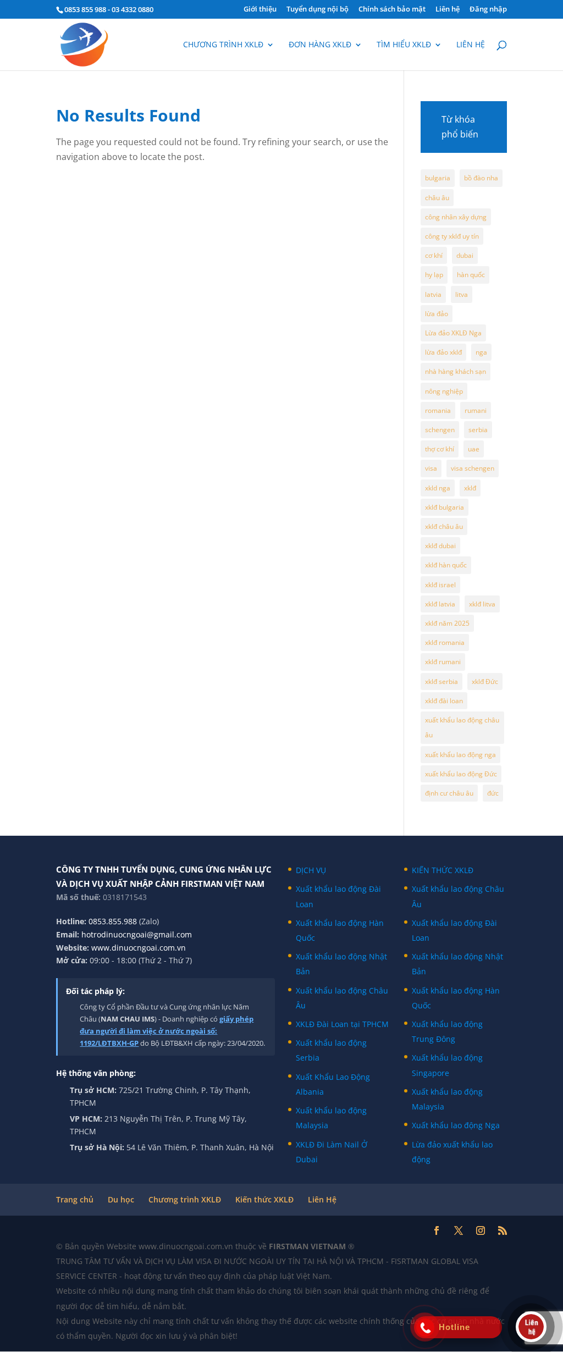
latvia (433, 294)
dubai (464, 255)
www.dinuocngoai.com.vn (138, 947)
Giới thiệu (260, 9)
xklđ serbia (441, 681)
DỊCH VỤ (311, 870)
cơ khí (434, 255)
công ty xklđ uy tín (452, 236)
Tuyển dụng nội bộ (317, 9)
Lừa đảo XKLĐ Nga (453, 333)
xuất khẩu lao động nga (460, 754)
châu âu (437, 197)
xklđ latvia (440, 604)
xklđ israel (440, 584)
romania (438, 410)
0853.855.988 (113, 921)
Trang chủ (74, 1199)
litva (461, 294)
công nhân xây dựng (456, 217)
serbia (478, 429)
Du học (121, 1199)
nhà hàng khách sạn (455, 371)
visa (431, 468)
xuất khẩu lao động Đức (461, 774)
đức (493, 793)
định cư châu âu (449, 793)
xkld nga (437, 488)
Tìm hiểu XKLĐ (404, 45)
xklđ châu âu (444, 526)
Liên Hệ (322, 1199)
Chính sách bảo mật (392, 9)
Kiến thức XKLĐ (264, 1199)
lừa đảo (436, 313)
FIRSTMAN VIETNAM (308, 1246)
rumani (476, 410)
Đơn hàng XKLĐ (320, 45)
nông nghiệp (444, 391)
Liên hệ (447, 9)
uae (473, 449)
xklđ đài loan (444, 700)
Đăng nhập (488, 9)
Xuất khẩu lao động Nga (456, 1125)
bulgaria (437, 178)
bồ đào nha (481, 178)
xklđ (470, 488)
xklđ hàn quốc (446, 565)
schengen (440, 429)
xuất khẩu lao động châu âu (462, 727)
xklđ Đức (485, 681)
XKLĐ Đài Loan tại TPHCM (342, 1024)
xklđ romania (445, 642)
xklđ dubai (440, 545)
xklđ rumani (443, 661)
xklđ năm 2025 (447, 623)
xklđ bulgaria (444, 507)
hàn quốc (471, 274)
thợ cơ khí (439, 449)
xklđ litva (482, 604)
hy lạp (434, 274)
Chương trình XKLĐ (223, 45)
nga (481, 352)
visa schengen (472, 468)
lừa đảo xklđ (443, 352)
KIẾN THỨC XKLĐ (442, 870)
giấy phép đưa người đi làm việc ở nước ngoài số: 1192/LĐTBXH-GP (166, 1031)
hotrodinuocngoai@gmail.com (136, 934)
